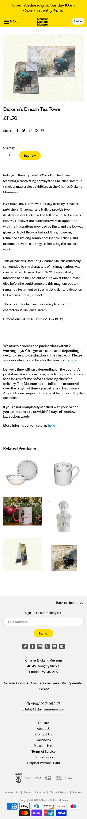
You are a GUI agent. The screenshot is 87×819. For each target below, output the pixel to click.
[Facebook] (32, 646)
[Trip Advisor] (40, 646)
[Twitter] (25, 646)
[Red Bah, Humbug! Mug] (22, 516)
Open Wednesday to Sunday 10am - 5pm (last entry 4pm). (43, 8)
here (73, 360)
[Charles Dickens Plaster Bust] (64, 516)
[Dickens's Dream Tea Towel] (43, 67)
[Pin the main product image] (30, 131)
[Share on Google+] (36, 131)
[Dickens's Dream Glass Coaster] (64, 557)
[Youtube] (54, 646)
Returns (77, 792)
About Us (43, 729)
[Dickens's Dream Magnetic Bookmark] (22, 557)
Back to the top (67, 603)
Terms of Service (43, 751)
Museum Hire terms (34, 792)
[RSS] (47, 646)
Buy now (30, 155)
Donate (43, 723)
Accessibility (12, 792)
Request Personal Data (43, 763)
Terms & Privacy (59, 792)
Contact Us (43, 734)
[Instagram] (62, 646)
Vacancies (43, 740)
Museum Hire (43, 746)
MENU (14, 21)
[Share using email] (43, 131)
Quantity (9, 148)
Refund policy (44, 757)
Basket (78, 21)
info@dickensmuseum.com (45, 709)
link (20, 304)
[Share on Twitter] (24, 131)
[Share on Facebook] (17, 131)
